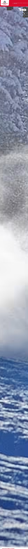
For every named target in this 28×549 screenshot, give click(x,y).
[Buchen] (21, 10)
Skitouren (9, 7)
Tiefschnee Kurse (10, 8)
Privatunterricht (10, 6)
